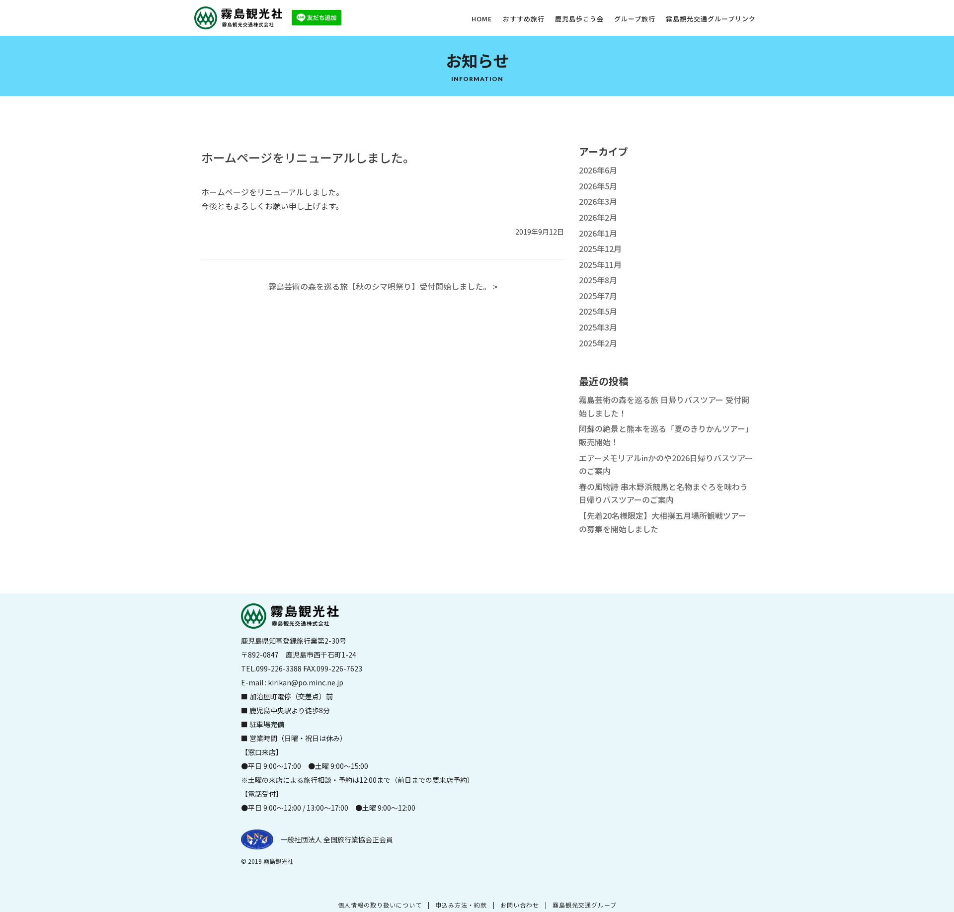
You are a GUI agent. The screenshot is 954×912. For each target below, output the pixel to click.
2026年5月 (598, 186)
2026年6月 (598, 170)
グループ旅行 (634, 18)
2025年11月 (600, 264)
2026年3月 (598, 201)
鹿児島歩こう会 (579, 18)
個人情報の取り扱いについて (380, 905)
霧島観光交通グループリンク (711, 18)
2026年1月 (598, 233)
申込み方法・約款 (461, 905)
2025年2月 (598, 343)
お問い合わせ (519, 905)
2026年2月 (598, 217)
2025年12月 (600, 248)
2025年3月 (598, 327)
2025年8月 (598, 280)
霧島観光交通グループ (585, 905)
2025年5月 (598, 311)
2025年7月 (598, 296)
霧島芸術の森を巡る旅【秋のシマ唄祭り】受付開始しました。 (379, 286)
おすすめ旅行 (524, 18)
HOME (482, 18)
